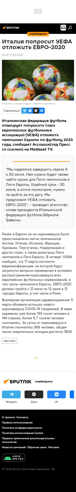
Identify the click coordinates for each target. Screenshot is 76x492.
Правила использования (17, 422)
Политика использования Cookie (22, 433)
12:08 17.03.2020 (12, 55)
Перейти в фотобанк (44, 103)
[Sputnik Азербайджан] (11, 29)
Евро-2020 (9, 340)
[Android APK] (14, 458)
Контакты (22, 417)
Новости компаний (14, 447)
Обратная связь (37, 447)
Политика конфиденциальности (22, 427)
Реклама (53, 447)
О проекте (8, 417)
